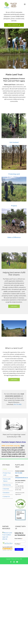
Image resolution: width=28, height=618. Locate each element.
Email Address (19, 539)
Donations (6, 492)
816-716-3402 (17, 404)
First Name (18, 544)
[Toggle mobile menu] (25, 4)
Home (5, 469)
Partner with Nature (7, 480)
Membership (7, 485)
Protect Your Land (7, 474)
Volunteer (6, 489)
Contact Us (6, 496)
